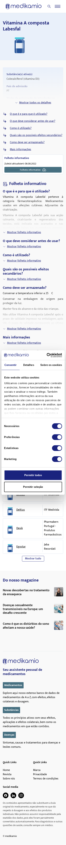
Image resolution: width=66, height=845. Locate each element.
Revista (7, 774)
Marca (36, 770)
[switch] (57, 437)
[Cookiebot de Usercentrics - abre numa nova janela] (47, 355)
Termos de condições (45, 779)
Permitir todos (33, 475)
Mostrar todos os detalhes (35, 102)
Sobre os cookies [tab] (51, 364)
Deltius (20, 510)
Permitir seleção (33, 486)
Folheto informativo (30, 170)
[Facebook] (5, 795)
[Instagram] (21, 795)
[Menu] (57, 6)
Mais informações (20, 149)
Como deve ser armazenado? (27, 142)
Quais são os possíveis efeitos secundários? (36, 135)
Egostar (21, 547)
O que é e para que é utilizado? (28, 114)
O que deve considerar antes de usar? (32, 121)
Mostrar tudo (33, 558)
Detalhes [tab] (28, 364)
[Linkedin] (13, 795)
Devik (19, 528)
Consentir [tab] (10, 364)
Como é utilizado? (21, 128)
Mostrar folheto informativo (24, 232)
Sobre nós (9, 779)
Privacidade (40, 774)
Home (6, 770)
